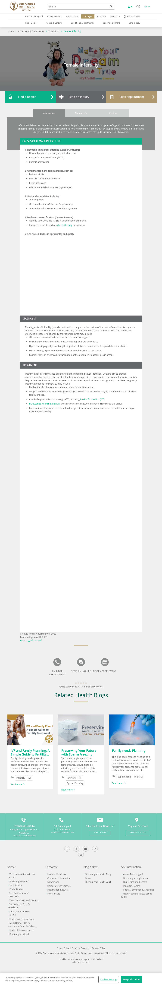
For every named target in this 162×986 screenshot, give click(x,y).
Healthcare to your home (22, 919)
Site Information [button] (131, 867)
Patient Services (54, 16)
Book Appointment (111, 23)
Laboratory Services (19, 911)
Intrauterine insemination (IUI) (44, 403)
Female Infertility (72, 31)
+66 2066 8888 (133, 16)
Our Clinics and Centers (135, 881)
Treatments (81, 113)
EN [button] (146, 6)
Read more (16, 784)
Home (10, 31)
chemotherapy (64, 225)
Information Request (58, 889)
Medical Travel (72, 16)
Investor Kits (53, 893)
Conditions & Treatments (82, 23)
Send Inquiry (134, 23)
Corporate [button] (51, 867)
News (88, 878)
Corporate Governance (59, 885)
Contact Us (115, 16)
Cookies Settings (108, 979)
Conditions (54, 31)
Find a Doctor (31, 23)
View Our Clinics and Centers (23, 900)
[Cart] (138, 6)
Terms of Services (80, 948)
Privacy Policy (63, 948)
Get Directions (138, 832)
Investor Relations (56, 874)
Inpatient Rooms (131, 885)
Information (49, 113)
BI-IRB (12, 915)
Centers (113, 113)
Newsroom (53, 881)
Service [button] (11, 867)
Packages (88, 16)
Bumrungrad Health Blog (98, 874)
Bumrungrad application (135, 878)
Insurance (101, 16)
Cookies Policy (98, 948)
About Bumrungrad (34, 16)
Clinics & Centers (54, 23)
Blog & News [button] (91, 867)
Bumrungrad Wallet (19, 933)
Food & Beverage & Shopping (138, 889)
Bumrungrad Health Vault (98, 881)
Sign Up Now (100, 832)
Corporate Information (59, 878)
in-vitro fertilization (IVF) (92, 399)
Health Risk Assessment (21, 930)
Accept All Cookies (131, 979)
